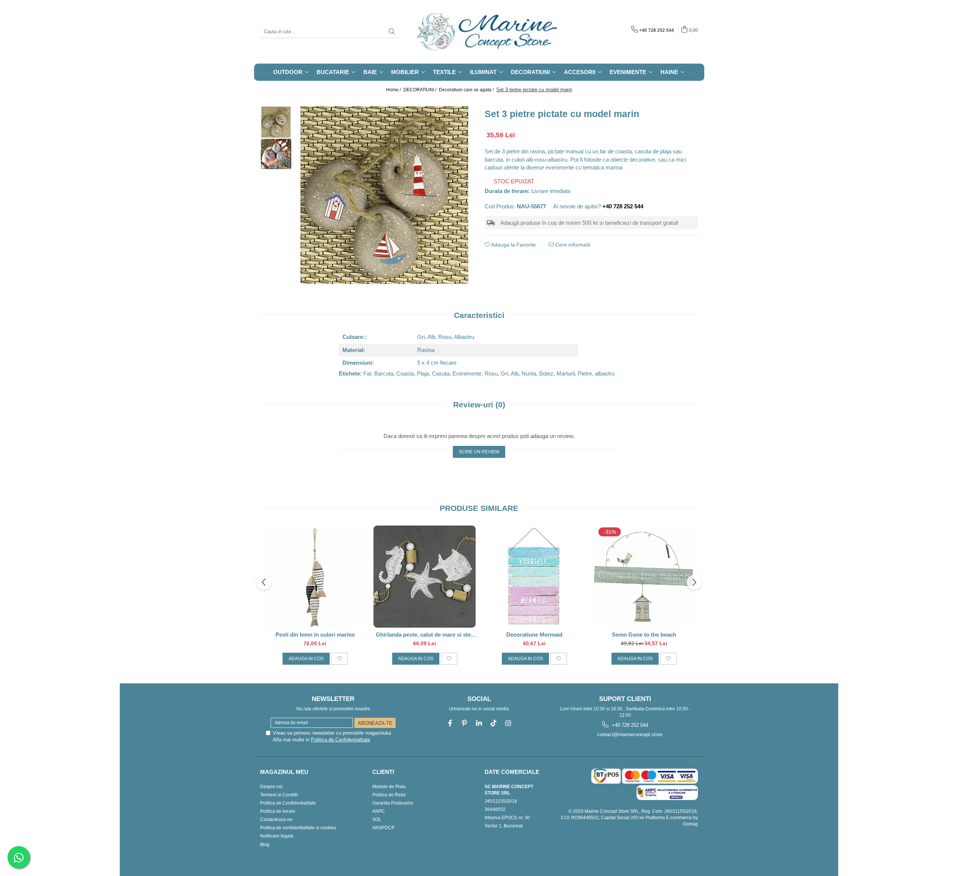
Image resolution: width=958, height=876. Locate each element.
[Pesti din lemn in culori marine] (315, 577)
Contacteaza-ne (276, 819)
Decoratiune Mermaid (534, 634)
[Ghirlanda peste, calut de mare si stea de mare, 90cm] (424, 577)
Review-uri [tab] (479, 404)
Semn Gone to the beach (644, 634)
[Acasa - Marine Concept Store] (454, 31)
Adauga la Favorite (513, 245)
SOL (376, 819)
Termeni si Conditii (279, 794)
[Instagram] (508, 723)
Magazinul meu (284, 772)
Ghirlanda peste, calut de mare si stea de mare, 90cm (425, 634)
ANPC (378, 811)
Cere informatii (572, 245)
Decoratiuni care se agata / (467, 89)
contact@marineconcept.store (629, 734)
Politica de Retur (389, 794)
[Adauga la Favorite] (339, 659)
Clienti (383, 772)
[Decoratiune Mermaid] (534, 577)
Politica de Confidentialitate (340, 739)
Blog (264, 844)
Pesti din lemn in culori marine (315, 634)
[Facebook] (450, 723)
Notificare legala (276, 836)
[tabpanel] (384, 195)
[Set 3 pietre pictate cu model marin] (384, 195)
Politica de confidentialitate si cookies (298, 827)
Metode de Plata (389, 786)
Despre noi (271, 786)
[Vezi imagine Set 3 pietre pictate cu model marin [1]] (276, 153)
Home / (394, 89)
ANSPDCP (383, 827)
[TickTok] (493, 723)
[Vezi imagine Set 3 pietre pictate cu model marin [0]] (276, 122)
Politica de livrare (277, 811)
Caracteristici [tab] (479, 315)
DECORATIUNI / (420, 89)
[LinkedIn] (479, 723)
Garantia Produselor (393, 803)
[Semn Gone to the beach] (644, 577)
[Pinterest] (464, 723)
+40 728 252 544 (629, 725)
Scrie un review (479, 451)
